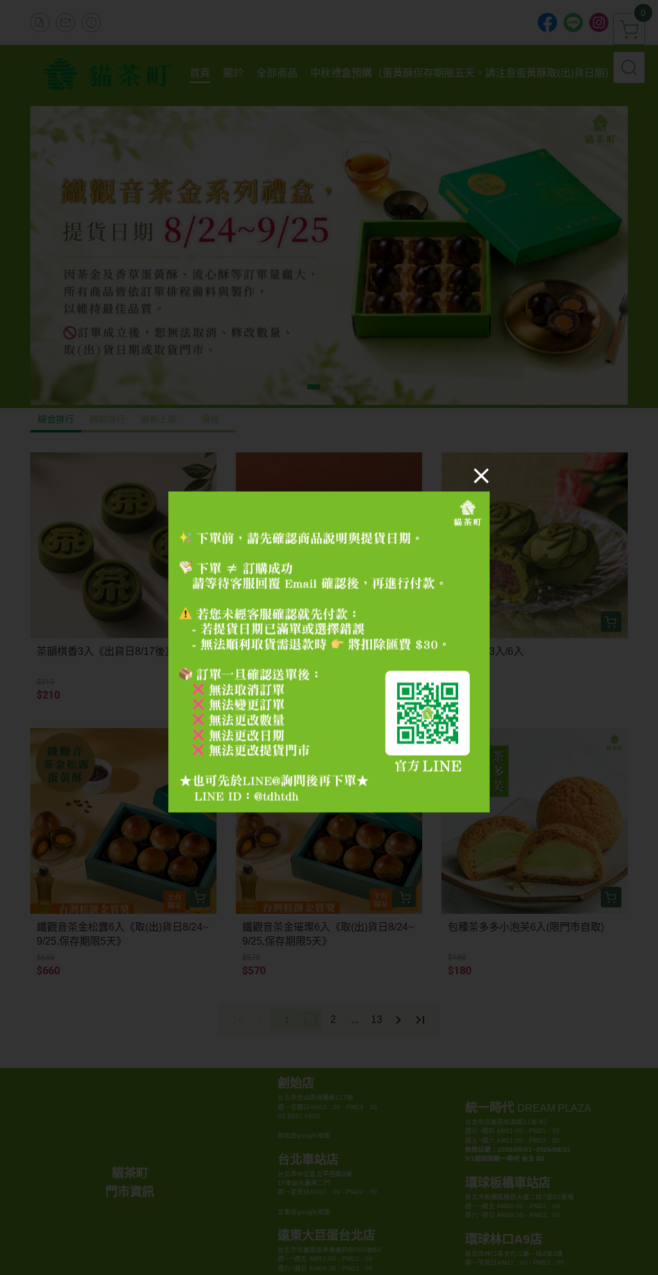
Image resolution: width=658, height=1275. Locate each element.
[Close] (481, 475)
